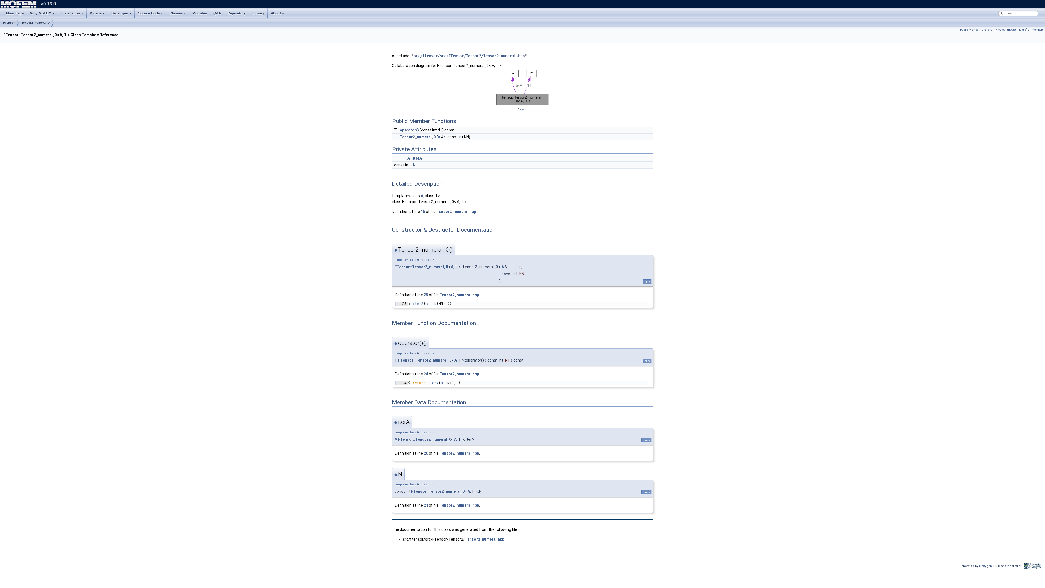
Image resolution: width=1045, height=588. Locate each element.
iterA (417, 158)
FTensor (9, 22)
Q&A (217, 13)
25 (426, 295)
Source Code (149, 13)
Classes (176, 13)
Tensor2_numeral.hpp (456, 211)
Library (258, 13)
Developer (119, 13)
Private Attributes (1006, 30)
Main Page (15, 13)
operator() (409, 130)
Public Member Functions (976, 30)
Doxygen (986, 566)
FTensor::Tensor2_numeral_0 (421, 267)
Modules (199, 13)
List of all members (1031, 30)
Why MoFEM (40, 13)
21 (426, 505)
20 (426, 453)
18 (423, 211)
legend (523, 109)
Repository (237, 13)
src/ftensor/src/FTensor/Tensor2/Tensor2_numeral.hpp (469, 56)
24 (426, 374)
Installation (70, 13)
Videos (96, 13)
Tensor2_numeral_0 (35, 22)
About (276, 13)
